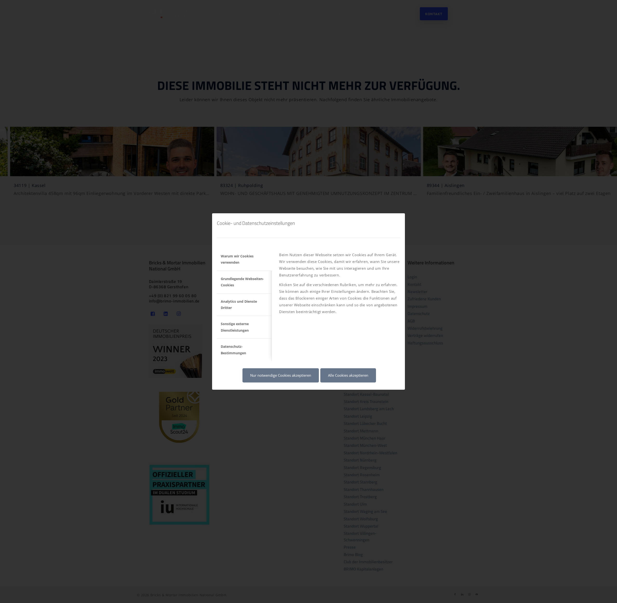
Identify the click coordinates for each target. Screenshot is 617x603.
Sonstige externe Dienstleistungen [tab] (235, 327)
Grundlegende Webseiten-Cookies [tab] (242, 281)
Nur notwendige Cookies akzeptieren (280, 375)
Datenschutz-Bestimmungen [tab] (233, 349)
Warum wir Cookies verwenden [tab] (237, 259)
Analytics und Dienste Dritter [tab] (239, 304)
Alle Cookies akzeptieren (348, 375)
